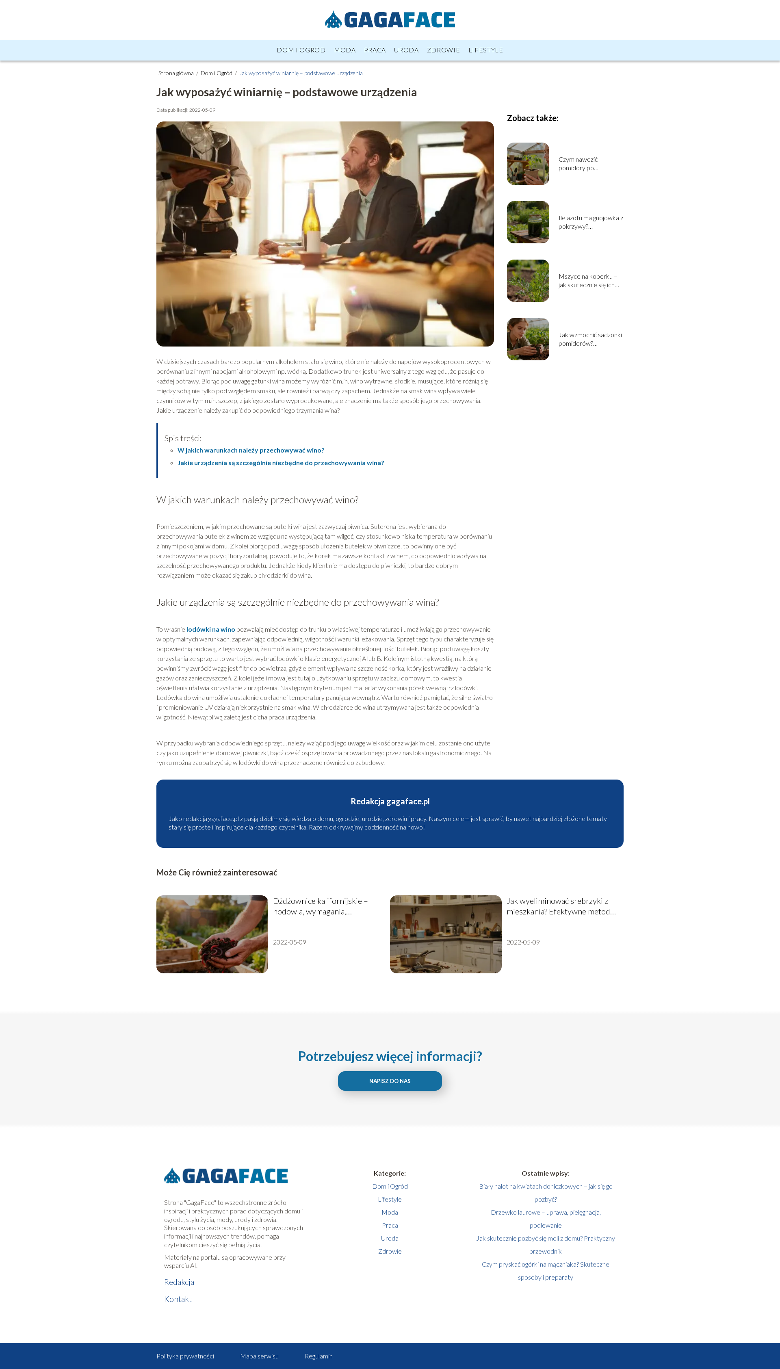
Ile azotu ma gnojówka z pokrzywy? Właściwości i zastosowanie (591, 222)
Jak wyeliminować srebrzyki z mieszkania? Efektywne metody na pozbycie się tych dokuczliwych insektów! (560, 906)
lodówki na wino (210, 629)
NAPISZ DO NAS (390, 1081)
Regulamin (319, 1356)
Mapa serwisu (259, 1356)
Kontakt (178, 1299)
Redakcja (179, 1282)
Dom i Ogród (301, 50)
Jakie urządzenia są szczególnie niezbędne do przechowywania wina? (281, 462)
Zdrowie (443, 50)
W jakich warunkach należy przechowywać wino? (251, 450)
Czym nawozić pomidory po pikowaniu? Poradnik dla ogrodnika (587, 163)
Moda (345, 50)
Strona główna (176, 72)
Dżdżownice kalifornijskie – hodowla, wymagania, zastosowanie (320, 906)
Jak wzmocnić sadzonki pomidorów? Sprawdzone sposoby (590, 339)
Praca (375, 50)
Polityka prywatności (185, 1356)
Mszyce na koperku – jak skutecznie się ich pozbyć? (588, 280)
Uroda (406, 50)
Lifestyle (485, 50)
